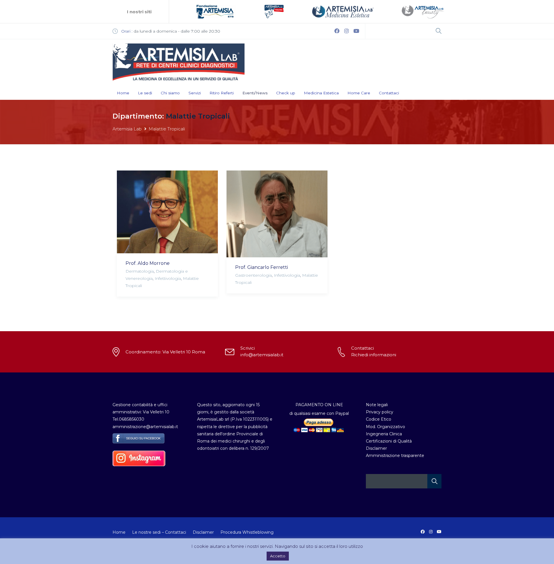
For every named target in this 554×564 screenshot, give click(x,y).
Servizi (194, 93)
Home (123, 93)
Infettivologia (168, 278)
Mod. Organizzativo (385, 426)
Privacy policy (379, 412)
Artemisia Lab (127, 129)
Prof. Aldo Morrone (148, 263)
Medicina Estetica (321, 93)
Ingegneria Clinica (384, 433)
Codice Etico (378, 419)
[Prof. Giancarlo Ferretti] (277, 213)
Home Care (358, 93)
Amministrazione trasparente (395, 455)
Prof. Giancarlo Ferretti (261, 267)
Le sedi (145, 93)
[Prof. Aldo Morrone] (167, 211)
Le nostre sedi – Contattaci (159, 532)
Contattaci (389, 93)
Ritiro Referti (221, 93)
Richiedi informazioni (373, 354)
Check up (285, 93)
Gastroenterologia (253, 275)
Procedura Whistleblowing (247, 532)
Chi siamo (170, 93)
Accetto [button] (277, 556)
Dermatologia (140, 271)
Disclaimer (376, 448)
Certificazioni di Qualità (389, 441)
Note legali (377, 404)
